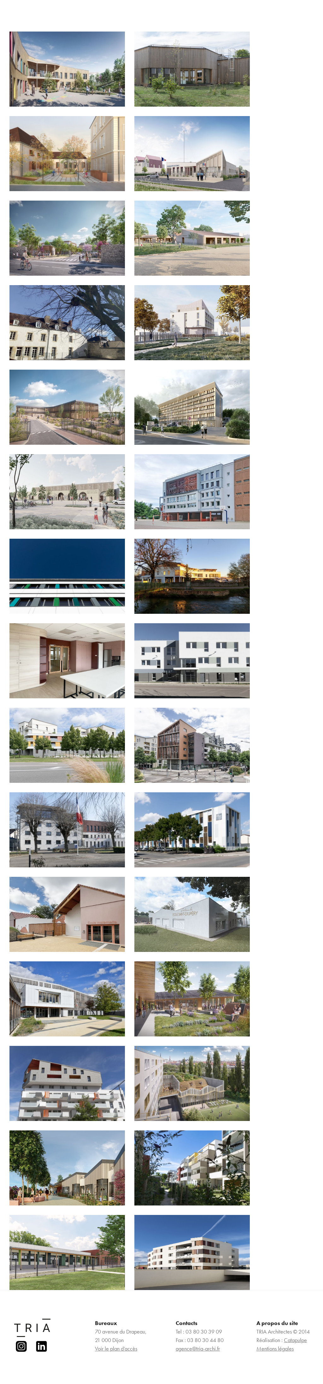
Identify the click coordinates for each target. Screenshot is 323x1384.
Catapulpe (295, 1340)
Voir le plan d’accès (116, 1348)
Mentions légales (275, 1348)
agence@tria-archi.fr (198, 1348)
